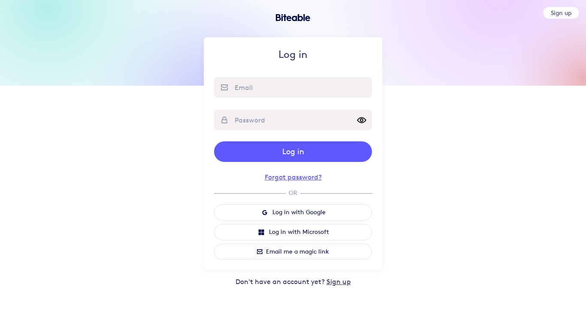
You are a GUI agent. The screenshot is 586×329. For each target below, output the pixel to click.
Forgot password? (293, 177)
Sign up (338, 281)
